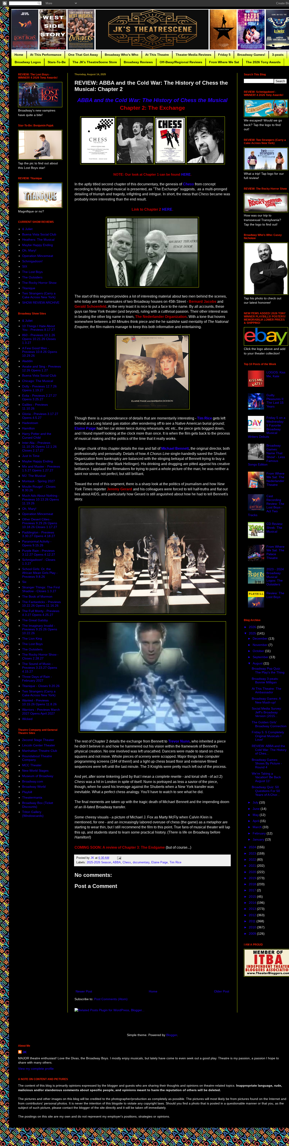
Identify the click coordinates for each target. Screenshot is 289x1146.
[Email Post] (119, 858)
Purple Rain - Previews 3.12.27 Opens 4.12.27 (38, 552)
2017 (253, 890)
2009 (253, 933)
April (256, 821)
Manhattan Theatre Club (39, 750)
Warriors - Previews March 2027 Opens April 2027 (41, 711)
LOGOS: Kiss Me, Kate (275, 374)
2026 (253, 627)
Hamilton (28, 428)
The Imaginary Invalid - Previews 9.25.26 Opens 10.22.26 (39, 629)
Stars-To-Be (57, 62)
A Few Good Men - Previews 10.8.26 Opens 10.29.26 (39, 352)
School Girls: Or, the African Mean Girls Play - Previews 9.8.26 (40, 572)
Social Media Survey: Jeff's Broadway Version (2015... (267, 712)
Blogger (171, 1035)
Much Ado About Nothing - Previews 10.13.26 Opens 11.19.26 (40, 499)
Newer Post (84, 991)
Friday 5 (224, 54)
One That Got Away (83, 54)
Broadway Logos (28, 62)
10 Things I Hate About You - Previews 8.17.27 (38, 328)
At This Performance (45, 54)
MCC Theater (32, 765)
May (256, 815)
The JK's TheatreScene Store (94, 62)
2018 (253, 884)
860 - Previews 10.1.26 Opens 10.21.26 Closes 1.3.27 (39, 339)
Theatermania (32, 797)
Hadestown (30, 423)
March (258, 827)
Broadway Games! (251, 54)
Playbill (27, 792)
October (259, 651)
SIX (24, 266)
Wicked (27, 719)
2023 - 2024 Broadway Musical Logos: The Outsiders (275, 576)
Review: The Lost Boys (275, 595)
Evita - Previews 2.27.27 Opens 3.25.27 (39, 397)
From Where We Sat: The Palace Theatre (275, 552)
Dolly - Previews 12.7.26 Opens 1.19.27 (39, 388)
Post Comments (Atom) (111, 999)
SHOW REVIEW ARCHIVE (40, 302)
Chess (127, 862)
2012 (253, 915)
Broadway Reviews (138, 62)
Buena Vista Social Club (39, 234)
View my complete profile (36, 1068)
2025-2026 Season (99, 862)
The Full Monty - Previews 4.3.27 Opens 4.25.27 (40, 613)
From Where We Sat (224, 62)
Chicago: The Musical (37, 381)
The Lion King (32, 638)
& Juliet (27, 229)
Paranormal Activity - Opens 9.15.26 (36, 543)
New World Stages (35, 770)
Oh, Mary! (29, 250)
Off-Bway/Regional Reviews (181, 62)
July (256, 802)
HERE (186, 174)
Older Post (221, 991)
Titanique (28, 288)
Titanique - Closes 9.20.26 (41, 686)
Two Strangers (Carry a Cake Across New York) (39, 295)
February (260, 833)
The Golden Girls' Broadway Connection (269, 724)
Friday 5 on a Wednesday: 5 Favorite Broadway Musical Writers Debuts (267, 427)
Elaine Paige (159, 862)
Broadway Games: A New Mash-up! (266, 700)
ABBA (117, 862)
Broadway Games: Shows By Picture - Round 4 (267, 763)
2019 (253, 878)
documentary (141, 862)
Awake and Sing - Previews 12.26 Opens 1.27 (41, 368)
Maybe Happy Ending (37, 245)
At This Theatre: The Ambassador (266, 690)
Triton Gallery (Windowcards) (33, 814)
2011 (252, 921)
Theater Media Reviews (193, 54)
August (258, 663)
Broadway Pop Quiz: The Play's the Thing (268, 670)
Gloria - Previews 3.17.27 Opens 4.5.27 (40, 415)
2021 (253, 865)
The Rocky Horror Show (39, 282)
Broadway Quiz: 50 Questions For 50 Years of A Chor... (266, 791)
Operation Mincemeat (37, 256)
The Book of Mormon (37, 596)
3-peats (278, 54)
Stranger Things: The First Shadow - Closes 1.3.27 (41, 589)
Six (24, 582)
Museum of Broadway (37, 776)
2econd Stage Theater (38, 740)
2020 (253, 872)
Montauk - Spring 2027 (38, 481)
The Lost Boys (32, 272)
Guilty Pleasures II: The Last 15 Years (275, 400)
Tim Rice (175, 862)
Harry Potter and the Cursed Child (36, 435)
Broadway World (34, 786)
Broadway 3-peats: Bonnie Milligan (265, 680)
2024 (253, 847)
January (259, 839)
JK (25, 1052)
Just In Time (31, 456)
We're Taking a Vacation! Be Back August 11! (266, 777)
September (261, 657)
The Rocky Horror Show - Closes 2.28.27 (40, 656)
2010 (253, 927)
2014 (253, 902)
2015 (253, 896)
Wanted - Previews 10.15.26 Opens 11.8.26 (39, 702)
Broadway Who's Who (121, 54)
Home (18, 54)
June (257, 809)
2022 (253, 859)
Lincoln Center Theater (38, 745)
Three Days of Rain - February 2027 (37, 678)
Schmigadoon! (32, 261)
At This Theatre (157, 54)
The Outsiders (32, 277)
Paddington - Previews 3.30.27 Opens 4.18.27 (38, 534)
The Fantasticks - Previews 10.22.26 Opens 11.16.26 (41, 604)
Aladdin (27, 361)
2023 (253, 853)
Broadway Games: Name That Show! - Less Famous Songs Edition (266, 455)
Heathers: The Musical (38, 239)
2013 (253, 909)
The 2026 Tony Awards (263, 62)
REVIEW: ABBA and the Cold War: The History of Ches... (269, 749)
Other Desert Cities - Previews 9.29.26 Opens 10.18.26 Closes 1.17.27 (39, 523)
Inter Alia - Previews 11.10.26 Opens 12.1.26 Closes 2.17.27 (39, 446)
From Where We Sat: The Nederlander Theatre (275, 479)
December (260, 638)
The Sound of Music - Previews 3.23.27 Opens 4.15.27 (39, 667)
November (260, 645)
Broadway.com (32, 781)
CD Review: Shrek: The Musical (274, 527)
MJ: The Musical (34, 476)
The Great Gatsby (35, 620)
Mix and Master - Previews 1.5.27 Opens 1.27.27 (41, 468)
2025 (253, 633)
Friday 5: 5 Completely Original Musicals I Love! (268, 736)
